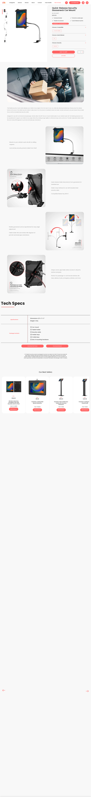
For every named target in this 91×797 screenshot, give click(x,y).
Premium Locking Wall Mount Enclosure (37, 402)
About (33, 2)
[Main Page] (4, 2)
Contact (40, 2)
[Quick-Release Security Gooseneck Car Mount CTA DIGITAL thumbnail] (5, 11)
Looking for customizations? (60, 23)
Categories (12, 2)
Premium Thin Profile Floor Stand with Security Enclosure (61, 403)
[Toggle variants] (85, 27)
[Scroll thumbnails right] (4, 44)
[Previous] (3, 690)
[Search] (66, 2)
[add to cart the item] (63, 52)
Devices (20, 2)
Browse (26, 2)
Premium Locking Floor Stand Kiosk (85, 402)
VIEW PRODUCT (13, 409)
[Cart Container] (87, 2)
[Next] (87, 690)
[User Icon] (83, 2)
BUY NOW (63, 55)
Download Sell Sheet (32, 346)
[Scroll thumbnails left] (5, 8)
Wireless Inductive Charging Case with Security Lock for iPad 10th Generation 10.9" (13, 403)
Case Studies (48, 2)
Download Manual (57, 346)
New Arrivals (58, 2)
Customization (74, 2)
